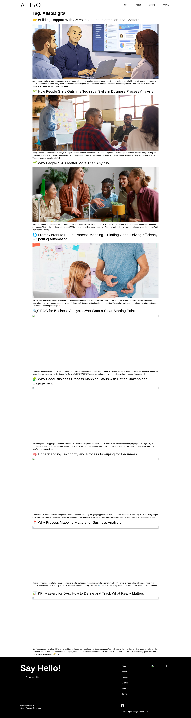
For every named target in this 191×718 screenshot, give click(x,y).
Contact (166, 5)
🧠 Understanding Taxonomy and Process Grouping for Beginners (84, 454)
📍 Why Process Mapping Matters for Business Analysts (76, 522)
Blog (125, 5)
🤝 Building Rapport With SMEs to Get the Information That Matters (85, 20)
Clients (152, 5)
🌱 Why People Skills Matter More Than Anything (71, 163)
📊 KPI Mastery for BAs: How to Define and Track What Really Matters (88, 593)
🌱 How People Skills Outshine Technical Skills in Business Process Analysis (92, 91)
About (138, 5)
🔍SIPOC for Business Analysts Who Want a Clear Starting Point (83, 311)
